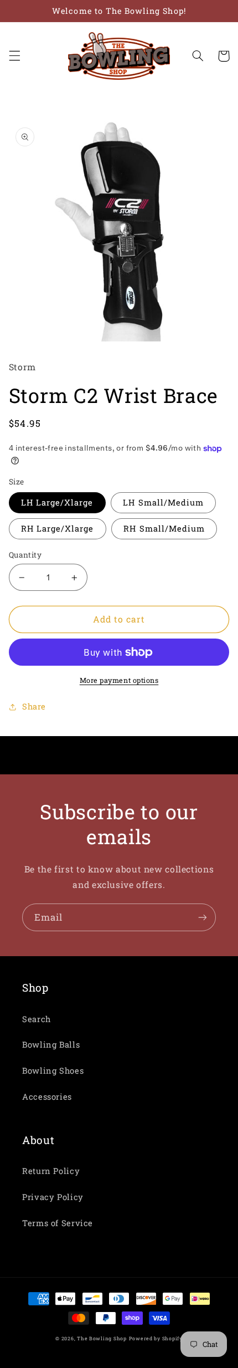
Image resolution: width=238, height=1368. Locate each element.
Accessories (47, 1096)
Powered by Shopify (156, 1338)
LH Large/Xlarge (57, 502)
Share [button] (34, 706)
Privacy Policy (53, 1197)
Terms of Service (57, 1223)
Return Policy (51, 1171)
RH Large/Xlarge (57, 528)
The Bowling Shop (102, 1338)
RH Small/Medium (164, 528)
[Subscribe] (202, 917)
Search (36, 1019)
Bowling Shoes (53, 1070)
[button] (14, 56)
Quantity (25, 555)
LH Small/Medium (163, 502)
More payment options (119, 680)
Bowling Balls (51, 1044)
